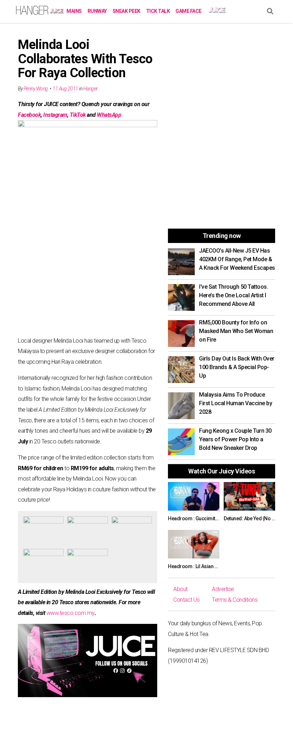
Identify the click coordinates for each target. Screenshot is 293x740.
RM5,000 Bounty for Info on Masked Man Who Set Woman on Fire (236, 331)
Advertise (223, 589)
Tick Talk (158, 11)
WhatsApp (109, 114)
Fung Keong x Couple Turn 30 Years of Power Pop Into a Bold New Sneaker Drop (235, 439)
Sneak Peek (126, 11)
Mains (74, 11)
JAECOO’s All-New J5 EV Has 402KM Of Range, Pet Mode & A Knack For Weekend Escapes (237, 259)
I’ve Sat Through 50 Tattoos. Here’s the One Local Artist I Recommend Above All (233, 295)
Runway (97, 11)
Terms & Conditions (234, 599)
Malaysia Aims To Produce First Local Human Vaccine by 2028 (235, 403)
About (180, 589)
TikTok (78, 114)
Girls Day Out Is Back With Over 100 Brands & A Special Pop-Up (236, 367)
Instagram (55, 114)
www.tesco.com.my (70, 613)
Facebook (29, 114)
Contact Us (186, 599)
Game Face (188, 11)
